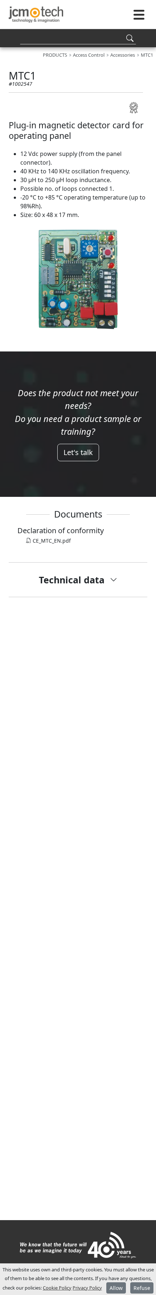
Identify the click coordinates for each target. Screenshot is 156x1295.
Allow (116, 1287)
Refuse (142, 1287)
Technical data (71, 580)
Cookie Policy (57, 1287)
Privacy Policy (87, 1287)
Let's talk (78, 452)
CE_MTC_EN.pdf (51, 540)
